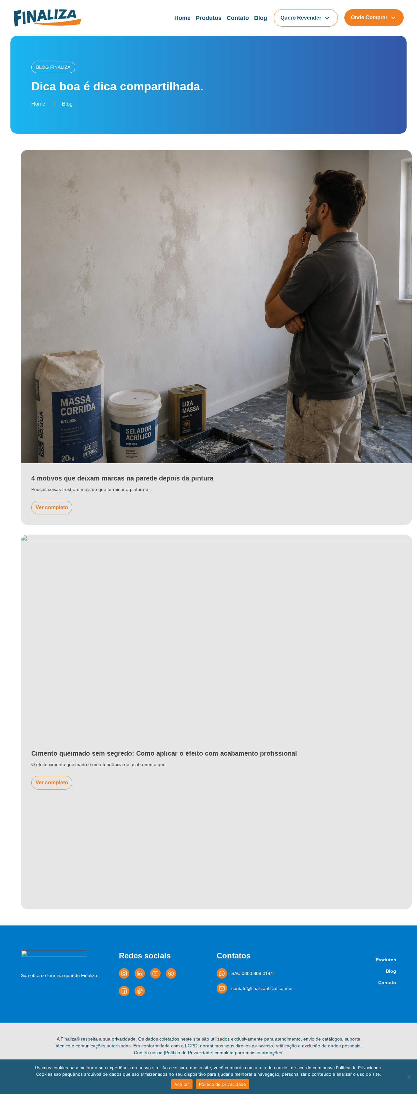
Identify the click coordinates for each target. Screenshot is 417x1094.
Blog (260, 18)
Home (182, 18)
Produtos (209, 18)
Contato (238, 18)
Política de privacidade (222, 1084)
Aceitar (181, 1084)
